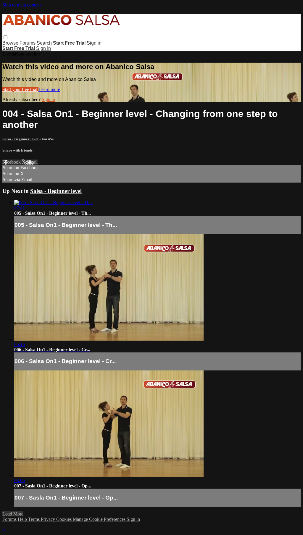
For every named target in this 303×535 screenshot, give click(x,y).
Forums (28, 42)
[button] (5, 37)
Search (45, 42)
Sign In (43, 48)
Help (23, 519)
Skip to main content (21, 4)
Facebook (12, 162)
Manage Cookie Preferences (100, 519)
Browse (11, 42)
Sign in (94, 42)
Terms (34, 519)
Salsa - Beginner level (20, 139)
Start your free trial (20, 89)
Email (32, 162)
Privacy (48, 519)
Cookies (64, 519)
